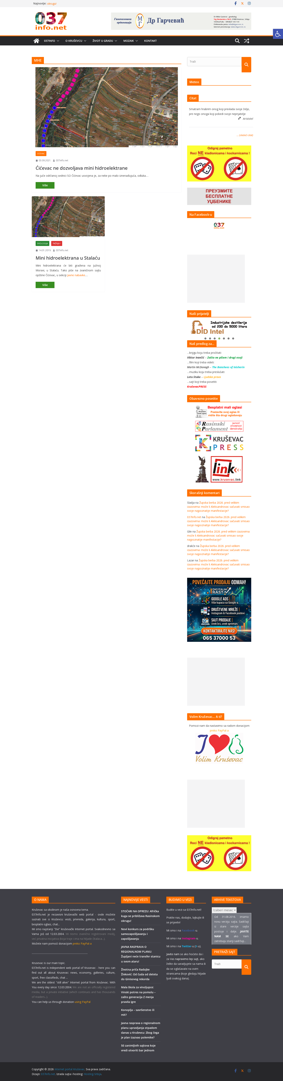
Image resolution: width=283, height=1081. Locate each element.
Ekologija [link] (42, 243)
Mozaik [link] (128, 41)
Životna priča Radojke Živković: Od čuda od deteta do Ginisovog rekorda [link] (139, 974)
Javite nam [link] (172, 954)
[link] (278, 34)
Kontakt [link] (150, 41)
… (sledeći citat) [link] (245, 135)
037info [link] (49, 41)
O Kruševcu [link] (73, 41)
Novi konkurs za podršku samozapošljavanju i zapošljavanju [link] (137, 934)
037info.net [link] (62, 160)
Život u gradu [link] (103, 41)
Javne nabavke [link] (76, 275)
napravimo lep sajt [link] (186, 959)
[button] (57, 40)
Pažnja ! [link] (57, 243)
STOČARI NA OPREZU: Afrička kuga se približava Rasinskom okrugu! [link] (140, 916)
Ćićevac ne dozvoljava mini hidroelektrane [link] (82, 168)
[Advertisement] (216, 279)
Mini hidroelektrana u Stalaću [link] (68, 258)
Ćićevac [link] (41, 153)
